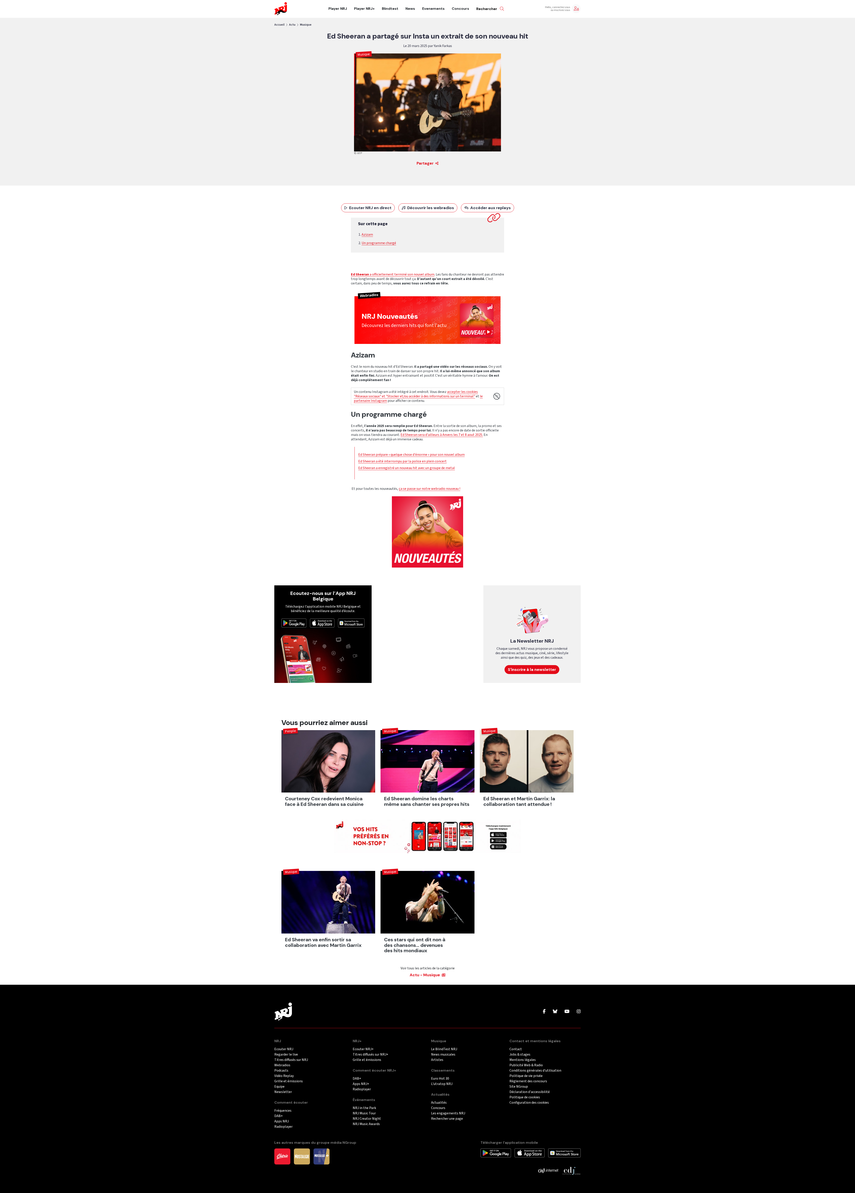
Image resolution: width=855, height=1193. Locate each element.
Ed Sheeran (360, 274)
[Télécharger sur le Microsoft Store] (351, 622)
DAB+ (278, 1116)
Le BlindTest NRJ (444, 1049)
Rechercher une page (447, 1118)
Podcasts (281, 1070)
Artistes (437, 1060)
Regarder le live (286, 1054)
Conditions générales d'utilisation (535, 1070)
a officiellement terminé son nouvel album (401, 274)
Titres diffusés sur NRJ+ (370, 1054)
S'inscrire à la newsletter (532, 669)
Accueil (279, 24)
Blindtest (390, 9)
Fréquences (282, 1110)
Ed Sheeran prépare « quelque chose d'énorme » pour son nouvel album (411, 454)
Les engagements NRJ (448, 1113)
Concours (460, 9)
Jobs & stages (519, 1054)
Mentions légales (522, 1060)
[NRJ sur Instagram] (579, 1012)
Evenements (433, 9)
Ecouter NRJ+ (363, 1049)
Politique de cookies (524, 1097)
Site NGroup (518, 1086)
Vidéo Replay (284, 1076)
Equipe (279, 1086)
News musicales (443, 1054)
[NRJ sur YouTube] (567, 1012)
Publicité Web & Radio (526, 1065)
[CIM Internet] (548, 1170)
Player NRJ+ (364, 9)
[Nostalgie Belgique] (302, 1156)
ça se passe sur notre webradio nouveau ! (429, 488)
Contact (515, 1049)
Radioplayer (283, 1126)
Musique (305, 24)
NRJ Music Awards (366, 1124)
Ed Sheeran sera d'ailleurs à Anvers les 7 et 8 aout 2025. (442, 434)
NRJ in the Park (364, 1108)
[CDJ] (571, 1170)
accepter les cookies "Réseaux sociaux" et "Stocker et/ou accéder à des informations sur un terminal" (416, 394)
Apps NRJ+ (361, 1084)
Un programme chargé (379, 243)
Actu (292, 24)
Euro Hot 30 (440, 1078)
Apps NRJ (281, 1121)
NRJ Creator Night (367, 1118)
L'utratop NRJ (441, 1084)
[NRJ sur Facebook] (544, 1012)
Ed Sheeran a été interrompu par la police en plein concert (402, 461)
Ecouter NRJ (283, 1049)
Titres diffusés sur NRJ (291, 1060)
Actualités (439, 1102)
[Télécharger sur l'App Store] (322, 622)
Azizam (367, 234)
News (410, 9)
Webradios (282, 1065)
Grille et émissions (288, 1081)
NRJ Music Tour (364, 1113)
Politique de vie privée (526, 1076)
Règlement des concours (528, 1081)
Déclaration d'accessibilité (529, 1092)
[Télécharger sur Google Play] (293, 622)
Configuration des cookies (529, 1102)
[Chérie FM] (282, 1156)
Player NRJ (337, 9)
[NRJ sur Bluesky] (555, 1012)
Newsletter (283, 1092)
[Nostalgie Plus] (322, 1156)
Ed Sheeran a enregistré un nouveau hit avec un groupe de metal (406, 468)
